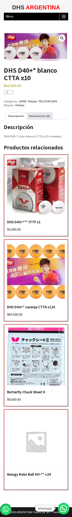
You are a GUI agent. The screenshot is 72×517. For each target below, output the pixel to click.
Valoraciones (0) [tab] (39, 116)
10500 (22, 101)
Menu (9, 16)
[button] (62, 38)
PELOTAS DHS (48, 101)
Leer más (16, 483)
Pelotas (32, 101)
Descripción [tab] (16, 116)
